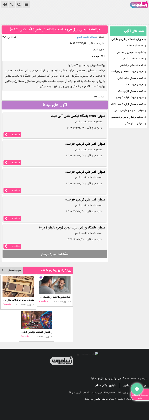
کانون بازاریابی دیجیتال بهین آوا (107, 378)
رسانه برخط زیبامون (104, 399)
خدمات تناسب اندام (87, 37)
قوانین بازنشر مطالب (104, 385)
